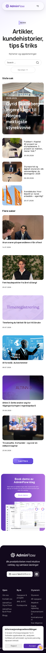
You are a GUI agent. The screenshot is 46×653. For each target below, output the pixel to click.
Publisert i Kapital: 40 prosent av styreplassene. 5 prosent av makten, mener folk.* (33, 146)
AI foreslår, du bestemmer (15, 362)
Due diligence (36, 623)
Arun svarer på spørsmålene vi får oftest (22, 242)
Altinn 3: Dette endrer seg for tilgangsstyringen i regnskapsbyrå (19, 404)
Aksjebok (34, 603)
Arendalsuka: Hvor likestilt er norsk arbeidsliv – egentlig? (33, 193)
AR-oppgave (36, 599)
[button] (40, 647)
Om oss (5, 595)
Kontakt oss (7, 599)
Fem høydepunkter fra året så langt (19, 282)
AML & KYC (21, 602)
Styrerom (35, 595)
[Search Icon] (23, 62)
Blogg (4, 615)
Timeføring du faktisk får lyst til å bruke (21, 322)
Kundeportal (22, 605)
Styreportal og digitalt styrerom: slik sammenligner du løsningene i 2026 (34, 170)
